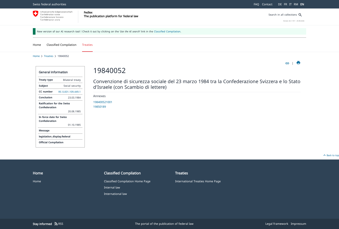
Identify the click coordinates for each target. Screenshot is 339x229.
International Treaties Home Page (198, 181)
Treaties (48, 56)
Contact (267, 4)
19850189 (99, 107)
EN (302, 4)
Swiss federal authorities (49, 4)
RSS (58, 224)
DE (280, 4)
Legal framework (276, 224)
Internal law (112, 187)
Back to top (330, 155)
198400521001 (102, 102)
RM (296, 4)
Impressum (298, 224)
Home (36, 56)
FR (285, 4)
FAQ (256, 4)
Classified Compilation (167, 31)
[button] (61, 45)
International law (115, 194)
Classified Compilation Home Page (127, 181)
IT (290, 4)
